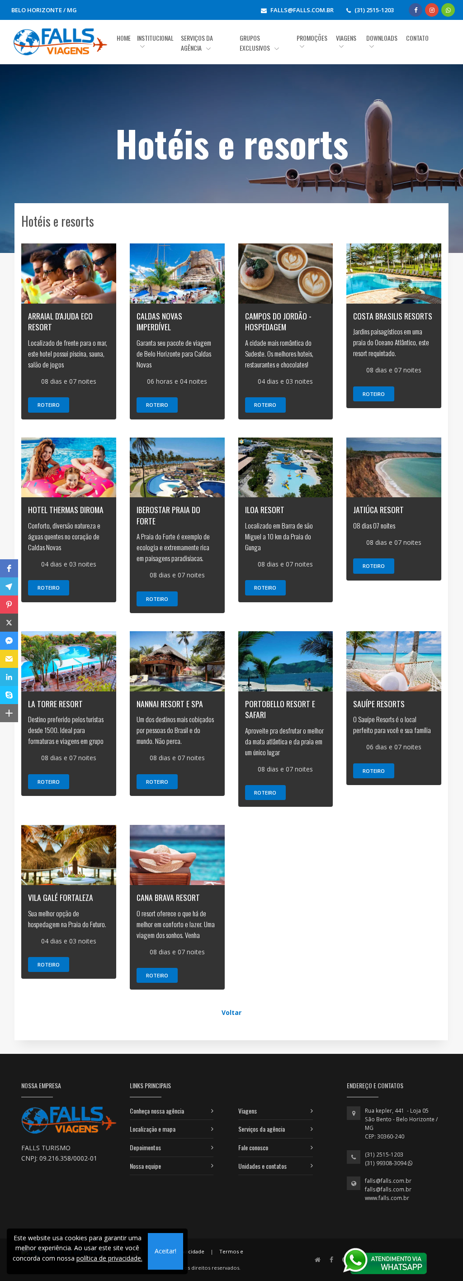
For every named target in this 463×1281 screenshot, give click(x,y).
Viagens (247, 1110)
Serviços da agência (261, 1128)
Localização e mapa (152, 1128)
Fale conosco (253, 1147)
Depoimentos (145, 1147)
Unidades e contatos (262, 1166)
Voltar (231, 1012)
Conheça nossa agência (157, 1110)
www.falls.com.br (387, 1198)
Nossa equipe (145, 1166)
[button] (9, 568)
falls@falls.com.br (388, 1181)
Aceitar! (165, 1251)
